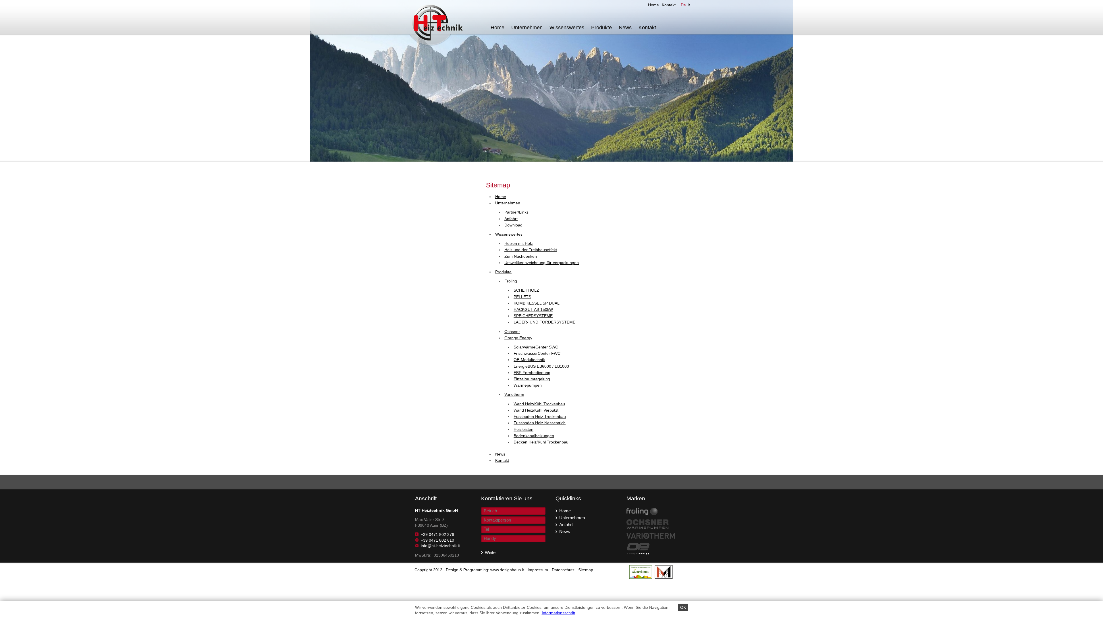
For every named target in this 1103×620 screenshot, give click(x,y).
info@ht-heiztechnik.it (440, 545)
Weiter (491, 552)
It (689, 5)
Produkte (601, 27)
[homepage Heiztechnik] (439, 24)
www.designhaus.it (507, 569)
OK (683, 607)
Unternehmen (527, 27)
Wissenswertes (566, 27)
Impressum (538, 569)
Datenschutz (563, 569)
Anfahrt (566, 524)
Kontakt (669, 5)
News (625, 27)
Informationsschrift (558, 613)
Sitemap (585, 569)
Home (653, 5)
